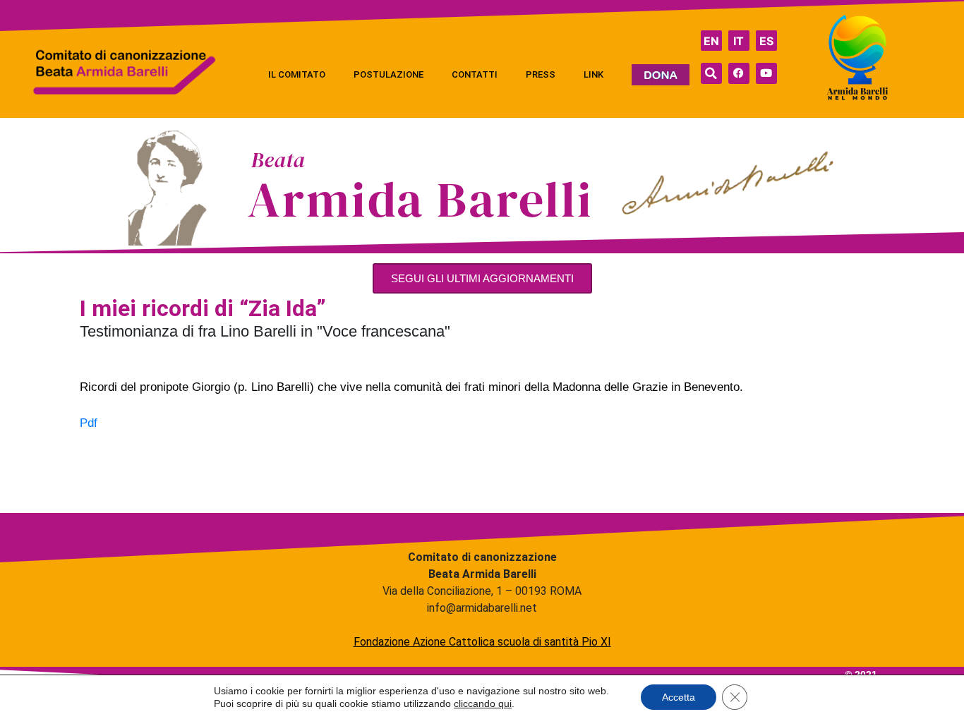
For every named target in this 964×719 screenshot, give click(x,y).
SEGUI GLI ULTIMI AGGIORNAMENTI (482, 278)
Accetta (678, 697)
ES (766, 41)
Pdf (88, 423)
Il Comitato (296, 74)
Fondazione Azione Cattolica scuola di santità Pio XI (482, 641)
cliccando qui (483, 703)
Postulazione (388, 74)
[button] (711, 73)
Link (593, 74)
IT (738, 41)
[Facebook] (738, 73)
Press (540, 74)
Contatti (475, 74)
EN (711, 41)
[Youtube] (766, 73)
